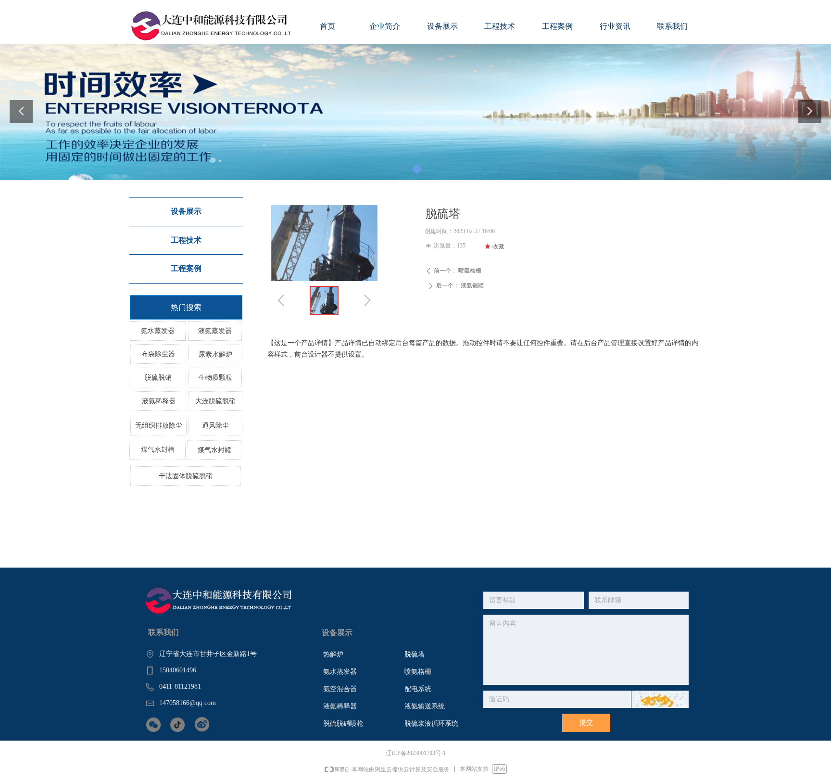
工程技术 (186, 240)
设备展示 (186, 211)
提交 (586, 722)
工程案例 (186, 268)
